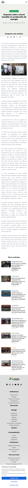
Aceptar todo (14, 478)
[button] (26, 2)
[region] (14, 476)
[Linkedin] (18, 385)
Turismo (14, 347)
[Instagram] (10, 385)
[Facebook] (7, 385)
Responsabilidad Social (17, 261)
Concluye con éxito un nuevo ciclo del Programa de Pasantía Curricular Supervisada (18, 310)
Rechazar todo (14, 485)
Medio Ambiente (14, 11)
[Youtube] (15, 385)
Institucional (15, 291)
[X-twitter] (12, 385)
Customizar (14, 482)
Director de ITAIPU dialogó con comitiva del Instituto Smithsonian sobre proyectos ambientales (18, 338)
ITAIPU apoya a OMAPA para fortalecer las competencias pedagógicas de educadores (18, 267)
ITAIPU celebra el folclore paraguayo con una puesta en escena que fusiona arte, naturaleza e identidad (18, 296)
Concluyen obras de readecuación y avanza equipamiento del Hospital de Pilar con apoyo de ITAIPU (18, 366)
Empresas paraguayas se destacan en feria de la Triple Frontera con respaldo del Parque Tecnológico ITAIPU (19, 324)
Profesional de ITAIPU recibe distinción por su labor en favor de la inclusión (18, 352)
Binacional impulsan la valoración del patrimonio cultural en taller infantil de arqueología (18, 281)
